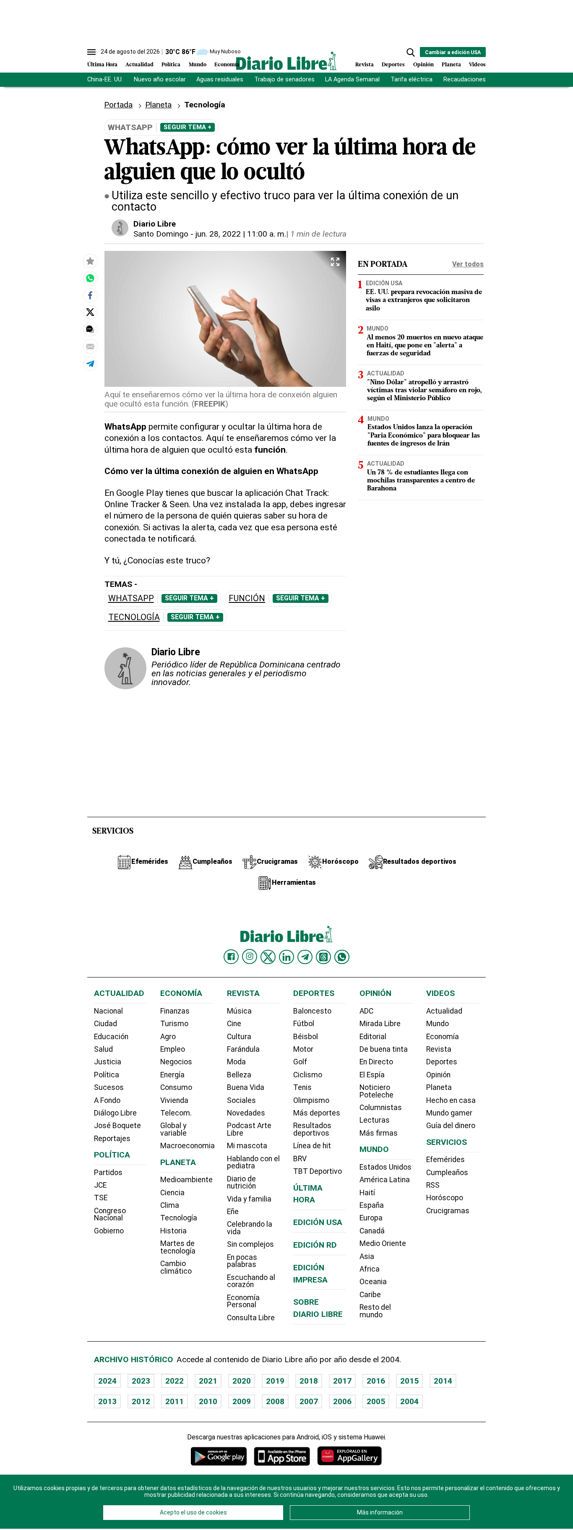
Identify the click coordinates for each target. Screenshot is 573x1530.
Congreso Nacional (110, 1214)
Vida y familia (249, 1199)
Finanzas (175, 1011)
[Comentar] (90, 329)
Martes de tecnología (177, 1247)
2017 (342, 1381)
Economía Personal (243, 1301)
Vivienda (174, 1100)
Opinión (423, 65)
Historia (173, 1231)
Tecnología (134, 617)
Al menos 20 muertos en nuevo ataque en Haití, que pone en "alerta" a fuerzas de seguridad (425, 345)
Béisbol (305, 1036)
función (247, 598)
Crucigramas (447, 1211)
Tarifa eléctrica (411, 79)
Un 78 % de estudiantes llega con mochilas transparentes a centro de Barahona (421, 481)
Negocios (176, 1062)
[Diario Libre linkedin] (286, 957)
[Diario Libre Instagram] (249, 956)
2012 (141, 1401)
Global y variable (173, 1129)
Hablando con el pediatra (253, 1162)
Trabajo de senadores (284, 79)
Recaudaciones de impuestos (484, 79)
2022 (174, 1381)
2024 (107, 1381)
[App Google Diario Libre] (219, 1456)
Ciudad (105, 1023)
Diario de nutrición (241, 1183)
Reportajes (112, 1138)
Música (239, 1011)
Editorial (372, 1036)
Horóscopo (444, 1198)
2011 (174, 1401)
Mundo (197, 65)
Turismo (174, 1023)
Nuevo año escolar (160, 79)
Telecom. (176, 1113)
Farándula (243, 1049)
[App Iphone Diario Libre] (281, 1456)
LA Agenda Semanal (352, 79)
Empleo (172, 1049)
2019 (275, 1381)
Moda (236, 1062)
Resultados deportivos (312, 1129)
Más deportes (316, 1113)
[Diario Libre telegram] (305, 957)
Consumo (176, 1087)
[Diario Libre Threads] (323, 957)
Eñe (233, 1211)
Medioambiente (186, 1180)
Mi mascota (247, 1146)
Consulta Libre (251, 1318)
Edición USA (384, 283)
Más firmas (378, 1133)
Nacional (108, 1011)
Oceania (373, 1281)
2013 (107, 1401)
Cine (234, 1023)
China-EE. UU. (105, 79)
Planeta (451, 65)
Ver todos (468, 264)
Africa (369, 1269)
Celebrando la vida (249, 1228)
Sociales (241, 1100)
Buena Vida (245, 1087)
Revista (364, 65)
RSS (433, 1185)
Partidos (108, 1172)
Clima (169, 1205)
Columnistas (380, 1107)
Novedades (246, 1113)
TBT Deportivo (317, 1171)
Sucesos (109, 1087)
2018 (309, 1381)
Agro (168, 1036)
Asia (366, 1256)
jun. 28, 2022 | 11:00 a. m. (240, 234)
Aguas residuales (219, 79)
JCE (100, 1185)
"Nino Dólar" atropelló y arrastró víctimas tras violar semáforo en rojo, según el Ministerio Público (424, 391)
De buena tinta (383, 1049)
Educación (111, 1036)
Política (170, 65)
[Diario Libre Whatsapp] (341, 957)
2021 (208, 1381)
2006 (342, 1401)
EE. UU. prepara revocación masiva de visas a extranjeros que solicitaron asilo (424, 300)
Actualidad (139, 65)
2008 (275, 1401)
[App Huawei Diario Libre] (349, 1456)
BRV (300, 1159)
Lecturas (374, 1120)
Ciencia (172, 1193)
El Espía (372, 1075)
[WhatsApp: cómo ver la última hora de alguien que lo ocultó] (90, 278)
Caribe (370, 1294)
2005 (376, 1401)
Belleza (239, 1075)
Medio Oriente (382, 1243)
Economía (227, 65)
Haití (367, 1193)
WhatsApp (131, 598)
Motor (303, 1049)
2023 (141, 1381)
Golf (300, 1062)
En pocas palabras (242, 1261)
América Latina (384, 1180)
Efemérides (445, 1159)
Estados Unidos (385, 1167)
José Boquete (117, 1125)
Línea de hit (312, 1146)
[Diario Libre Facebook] (231, 956)
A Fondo (107, 1100)
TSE (100, 1198)
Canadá (372, 1231)
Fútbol (303, 1023)
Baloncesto (312, 1011)
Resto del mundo (375, 1311)
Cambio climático (176, 1267)
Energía (172, 1075)
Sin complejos (250, 1244)
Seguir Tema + (187, 127)
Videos (477, 65)
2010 (208, 1401)
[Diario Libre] (286, 60)
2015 (409, 1381)
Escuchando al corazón (251, 1281)
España (371, 1205)
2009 (241, 1401)
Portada (118, 104)
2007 (309, 1401)
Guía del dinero (450, 1125)
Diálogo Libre (115, 1113)
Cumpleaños (447, 1172)
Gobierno (109, 1231)
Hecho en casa (451, 1100)
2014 (443, 1381)
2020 (241, 1381)
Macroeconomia (187, 1146)
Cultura (239, 1036)
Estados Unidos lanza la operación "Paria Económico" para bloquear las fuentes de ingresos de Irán (423, 436)
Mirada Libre (380, 1023)
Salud (103, 1049)
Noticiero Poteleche (376, 1091)
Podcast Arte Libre (249, 1129)
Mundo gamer (449, 1113)
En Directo (376, 1062)
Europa (371, 1218)
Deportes (393, 65)
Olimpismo (311, 1100)
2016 (376, 1381)
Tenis (302, 1087)
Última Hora (102, 65)
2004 (409, 1401)
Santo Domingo (160, 234)
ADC (366, 1011)
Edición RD (315, 1245)
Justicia (107, 1062)
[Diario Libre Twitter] (268, 957)
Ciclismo (307, 1075)
